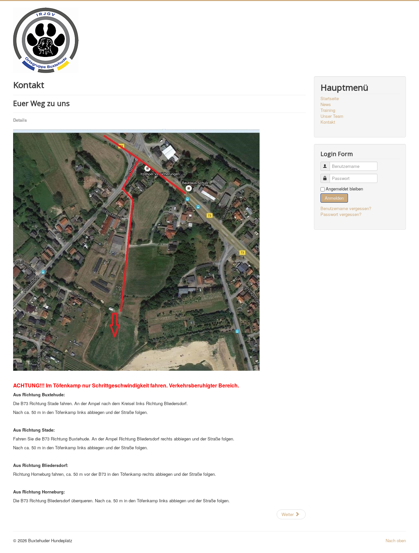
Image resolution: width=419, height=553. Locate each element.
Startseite (329, 98)
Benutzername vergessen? (345, 208)
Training (327, 110)
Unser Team (331, 116)
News (325, 104)
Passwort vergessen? (340, 214)
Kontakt (327, 122)
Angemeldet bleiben (344, 189)
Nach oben (396, 540)
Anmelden (334, 198)
